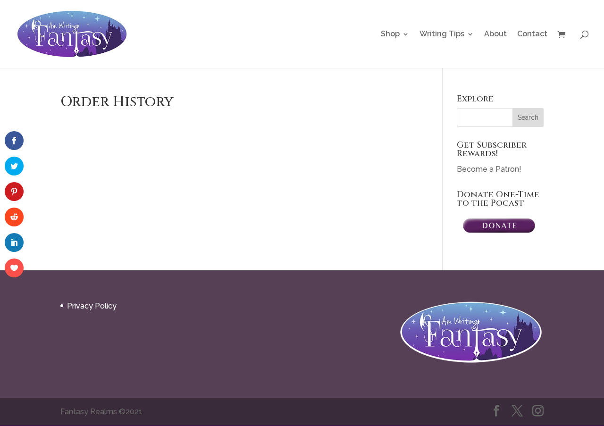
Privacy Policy (92, 305)
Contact (532, 34)
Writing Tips (441, 34)
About (495, 34)
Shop (390, 34)
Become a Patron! (489, 169)
